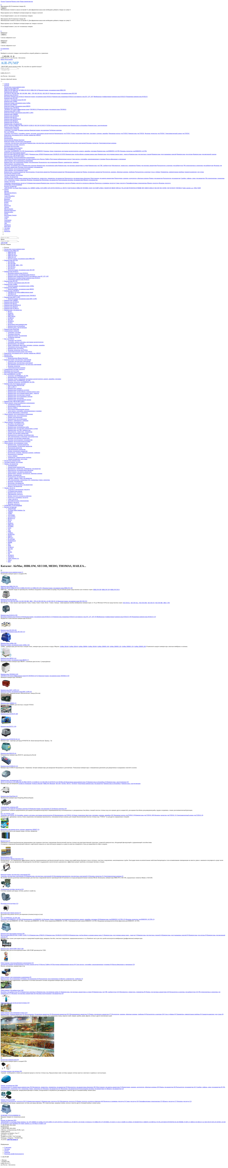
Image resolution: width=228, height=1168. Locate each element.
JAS (94, 188)
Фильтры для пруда (165, 183)
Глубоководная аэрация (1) (34, 1101)
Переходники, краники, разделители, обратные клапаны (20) (140, 1087)
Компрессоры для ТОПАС (136, 133)
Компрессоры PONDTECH (12, 119)
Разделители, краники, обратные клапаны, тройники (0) (129, 1014)
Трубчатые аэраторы (55, 130)
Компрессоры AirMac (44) (8, 643)
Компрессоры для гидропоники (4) (11, 978)
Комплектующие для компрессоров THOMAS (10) (54, 676)
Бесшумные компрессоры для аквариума (90, 783)
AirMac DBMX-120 (115, 646)
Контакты (7, 231)
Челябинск (7, 225)
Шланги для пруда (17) (170, 1101)
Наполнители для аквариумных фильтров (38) (82, 1087)
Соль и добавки (155, 172)
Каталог (6, 85)
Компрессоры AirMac (10, 101)
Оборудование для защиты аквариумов (102, 178)
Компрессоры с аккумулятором (97, 125)
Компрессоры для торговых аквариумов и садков (73, 165)
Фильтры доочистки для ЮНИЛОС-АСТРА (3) (140, 919)
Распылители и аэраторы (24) (155, 1014)
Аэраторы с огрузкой (10, 130)
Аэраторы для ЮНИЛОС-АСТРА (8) (12, 919)
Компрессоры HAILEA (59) (9, 615)
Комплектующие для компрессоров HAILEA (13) (38, 616)
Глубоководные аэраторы (29, 165)
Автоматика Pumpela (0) (8, 964)
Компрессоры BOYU (10, 117)
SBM (146, 188)
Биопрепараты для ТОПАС (62, 133)
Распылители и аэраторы (142, 172)
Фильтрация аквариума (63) (60, 1014)
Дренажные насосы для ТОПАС (118, 133)
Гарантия (8, 1)
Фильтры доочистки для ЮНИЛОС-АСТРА (133, 151)
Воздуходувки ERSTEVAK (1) (10, 935)
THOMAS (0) (16, 1123)
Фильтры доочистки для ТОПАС (155, 133)
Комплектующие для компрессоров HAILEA (38, 96)
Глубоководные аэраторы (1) (28, 992)
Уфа (5, 223)
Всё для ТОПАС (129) (7, 813)
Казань (6, 202)
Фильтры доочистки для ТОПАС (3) (165, 815)
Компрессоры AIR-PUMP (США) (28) (12, 948)
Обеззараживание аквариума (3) (79, 1014)
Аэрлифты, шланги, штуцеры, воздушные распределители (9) (36, 815)
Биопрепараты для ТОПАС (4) (64, 815)
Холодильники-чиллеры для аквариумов (70, 180)
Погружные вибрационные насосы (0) (64, 964)
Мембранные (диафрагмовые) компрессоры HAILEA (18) (114, 616)
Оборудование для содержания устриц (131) (14, 1012)
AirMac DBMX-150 (128, 646)
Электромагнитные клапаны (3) (113, 876)
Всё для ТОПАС (9, 132)
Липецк (6, 207)
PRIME (139, 188)
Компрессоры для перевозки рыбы (47, 165)
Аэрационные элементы (11, 128)
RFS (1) (188, 1122)
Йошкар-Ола (8, 201)
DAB (69, 188)
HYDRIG (86, 188)
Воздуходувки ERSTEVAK (12, 154)
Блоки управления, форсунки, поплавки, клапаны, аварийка (89, 133)
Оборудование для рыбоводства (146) (12, 990)
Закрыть (3, 8)
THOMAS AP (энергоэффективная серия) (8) (14, 676)
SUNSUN (43, 125)
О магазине (7, 1147)
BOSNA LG (59, 188)
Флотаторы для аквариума (50, 180)
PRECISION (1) (28, 782)
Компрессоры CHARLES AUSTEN (55, 154)
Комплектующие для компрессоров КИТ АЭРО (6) (16, 691)
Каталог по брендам (10, 186)
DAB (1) (83, 1122)
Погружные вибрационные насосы (60, 159)
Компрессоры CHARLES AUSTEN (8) (58, 935)
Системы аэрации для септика (13, 175)
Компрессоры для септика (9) (198, 935)
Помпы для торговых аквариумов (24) (157, 992)
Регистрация (9, 59)
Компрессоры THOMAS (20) (9, 674)
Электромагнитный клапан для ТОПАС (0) (190, 815)
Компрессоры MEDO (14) (8, 658)
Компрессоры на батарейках (79, 125)
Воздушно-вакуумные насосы (13, 148)
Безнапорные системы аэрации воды (28, 159)
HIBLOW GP (34, 90)
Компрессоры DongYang (11, 127)
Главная (6, 84)
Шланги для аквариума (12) (115, 1088)
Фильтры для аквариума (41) (52, 1088)
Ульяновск (7, 221)
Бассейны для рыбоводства (12, 165)
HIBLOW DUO (25, 90)
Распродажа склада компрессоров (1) (12, 572)
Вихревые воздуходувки (11, 146)
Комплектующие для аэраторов (39, 130)
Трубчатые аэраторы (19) (59, 808)
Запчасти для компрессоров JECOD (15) (13, 631)
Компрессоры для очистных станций (140, 154)
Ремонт (6, 189)
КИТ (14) (43, 1123)
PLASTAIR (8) (163, 1122)
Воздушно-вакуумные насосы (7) (11, 912)
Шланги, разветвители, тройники (68, 162)
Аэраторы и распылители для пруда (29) (13, 1101)
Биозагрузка (8, 136)
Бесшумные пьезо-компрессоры (60, 125)
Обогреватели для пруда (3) (68, 1101)
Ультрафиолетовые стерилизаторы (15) (151, 1101)
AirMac (38, 188)
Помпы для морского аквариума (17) (100, 1014)
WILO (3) (37, 1123)
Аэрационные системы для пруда (14, 144)
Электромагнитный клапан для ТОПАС (177, 133)
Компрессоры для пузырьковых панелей (164, 154)
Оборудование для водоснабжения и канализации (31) (17, 963)
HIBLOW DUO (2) (27, 588)
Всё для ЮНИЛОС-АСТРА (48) (10, 917)
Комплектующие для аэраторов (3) (41, 808)
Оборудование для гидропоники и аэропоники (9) (16, 977)
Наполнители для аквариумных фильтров (77, 178)
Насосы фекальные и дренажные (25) (123, 964)
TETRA (48, 125)
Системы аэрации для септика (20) (11, 1071)
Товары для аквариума (11, 176)
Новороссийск (8, 212)
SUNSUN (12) (54, 782)
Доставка (7, 228)
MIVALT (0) (155, 1122)
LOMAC (101, 188)
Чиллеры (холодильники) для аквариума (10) (50, 993)
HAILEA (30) (11, 782)
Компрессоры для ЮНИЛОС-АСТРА (108, 151)
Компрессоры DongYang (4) (9, 796)
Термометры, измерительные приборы (172, 172)
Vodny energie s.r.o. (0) (27, 1123)
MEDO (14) (147, 1122)
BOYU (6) (4, 782)
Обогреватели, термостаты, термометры (124, 165)
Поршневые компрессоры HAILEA (137, 96)
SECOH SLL (38, 93)
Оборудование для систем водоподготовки (17, 168)
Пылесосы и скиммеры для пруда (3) (114, 1101)
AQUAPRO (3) (50, 1122)
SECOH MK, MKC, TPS (27, 93)
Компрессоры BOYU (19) (8, 726)
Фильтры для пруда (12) (184, 1101)
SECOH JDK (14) (16, 601)
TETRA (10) (62, 782)
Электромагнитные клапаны (107, 143)
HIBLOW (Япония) (49, 783)
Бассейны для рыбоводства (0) (10, 992)
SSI (168, 188)
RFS (143, 188)
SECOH (37, 125)
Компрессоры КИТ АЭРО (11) (10, 690)
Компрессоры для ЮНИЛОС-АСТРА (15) (113, 919)
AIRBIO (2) (35, 1122)
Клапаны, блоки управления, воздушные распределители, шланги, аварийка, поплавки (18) (72, 919)
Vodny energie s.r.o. (188, 188)
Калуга (6, 204)
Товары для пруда (9, 181)
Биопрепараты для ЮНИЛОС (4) (33, 919)
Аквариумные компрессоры (22, 178)
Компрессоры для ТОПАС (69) (144, 815)
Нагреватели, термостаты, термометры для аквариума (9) (50, 1087)
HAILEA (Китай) (37, 783)
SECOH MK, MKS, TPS (162, 603)
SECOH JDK (15, 93)
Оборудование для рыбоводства (14, 164)
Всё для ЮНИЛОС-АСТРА (12, 149)
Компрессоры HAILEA (11, 95)
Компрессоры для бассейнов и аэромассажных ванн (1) (87, 935)
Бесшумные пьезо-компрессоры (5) (77, 782)
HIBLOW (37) (99, 1122)
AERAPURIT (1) (6, 1122)
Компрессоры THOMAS (11, 108)
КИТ (199, 188)
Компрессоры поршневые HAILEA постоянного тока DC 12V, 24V (72, 96)
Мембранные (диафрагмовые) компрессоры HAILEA (110, 96)
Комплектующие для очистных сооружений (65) (15, 874)
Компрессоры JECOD (10, 98)
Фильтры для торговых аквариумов (18, 438)
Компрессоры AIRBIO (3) (8, 703)
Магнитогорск (8, 209)
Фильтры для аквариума (34, 180)
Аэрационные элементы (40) (9, 807)
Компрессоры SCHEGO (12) (9, 766)
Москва (6, 191)
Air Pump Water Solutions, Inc (21, 188)
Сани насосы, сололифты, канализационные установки (89, 159)
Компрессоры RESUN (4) (8, 753)
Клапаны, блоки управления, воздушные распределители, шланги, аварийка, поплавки (70, 151)
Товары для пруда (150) (8, 1099)
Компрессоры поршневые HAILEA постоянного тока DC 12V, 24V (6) (75, 616)
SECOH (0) (208, 1122)
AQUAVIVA (51, 188)
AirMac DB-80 (92, 646)
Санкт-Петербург (9, 196)
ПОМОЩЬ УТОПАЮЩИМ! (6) (10, 1115)
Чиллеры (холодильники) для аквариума (30, 167)
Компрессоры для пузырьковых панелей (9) (175, 935)
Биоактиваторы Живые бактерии (14, 140)
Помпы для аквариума (156, 178)
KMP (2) (124, 1122)
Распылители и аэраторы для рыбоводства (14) (183, 992)
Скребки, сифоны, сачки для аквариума (193, 178)
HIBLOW (17, 125)
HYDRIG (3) (108, 1122)
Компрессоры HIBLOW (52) (9, 586)
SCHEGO (31, 125)
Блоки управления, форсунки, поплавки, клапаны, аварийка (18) (93, 815)
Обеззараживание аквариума (73, 172)
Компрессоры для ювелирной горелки (204, 154)
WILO (196, 188)
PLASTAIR (125, 188)
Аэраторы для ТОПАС (11, 133)
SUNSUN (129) (7, 1123)
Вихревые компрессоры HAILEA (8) (12, 616)
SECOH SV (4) (53, 601)
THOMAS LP (34, 109)
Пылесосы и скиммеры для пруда (105, 183)
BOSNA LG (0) (69, 1122)
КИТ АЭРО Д (25, 154)
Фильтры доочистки (92, 143)
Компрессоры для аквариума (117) (11, 780)
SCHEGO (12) (37, 782)
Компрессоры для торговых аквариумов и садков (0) (77, 992)
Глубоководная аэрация (33, 183)
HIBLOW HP (8, 90)
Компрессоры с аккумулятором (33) (118, 782)
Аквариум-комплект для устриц (194, 172)
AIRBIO (32, 188)
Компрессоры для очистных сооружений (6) (40, 876)
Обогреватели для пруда (63, 183)
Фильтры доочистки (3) (96, 876)
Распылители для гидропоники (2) (49, 978)
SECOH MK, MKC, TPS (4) (29, 601)
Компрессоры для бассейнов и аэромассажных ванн (82, 154)
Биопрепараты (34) (6, 857)
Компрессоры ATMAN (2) (38, 935)
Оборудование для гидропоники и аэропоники (18, 160)
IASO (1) (114, 1122)
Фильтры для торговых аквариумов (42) (24, 993)
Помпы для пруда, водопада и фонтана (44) (90, 1101)
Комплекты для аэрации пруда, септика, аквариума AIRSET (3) (20, 829)
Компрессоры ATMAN (37, 154)
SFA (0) (214, 1122)
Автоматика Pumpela (10, 159)
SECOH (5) (46, 782)
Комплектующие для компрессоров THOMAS (52, 109)
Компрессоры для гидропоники (14, 162)
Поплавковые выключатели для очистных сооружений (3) (71, 876)
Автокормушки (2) (6, 1087)
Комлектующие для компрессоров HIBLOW (52, 90)
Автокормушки (9, 178)
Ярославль (7, 226)
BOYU (6, 125)
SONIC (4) (220, 1122)
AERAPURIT (8, 188)
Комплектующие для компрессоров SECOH (63, 93)
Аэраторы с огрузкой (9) (8, 808)
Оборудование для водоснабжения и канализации (19, 157)
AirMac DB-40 (64, 646)
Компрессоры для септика (185, 154)
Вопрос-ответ (15, 1)
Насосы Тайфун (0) (46, 964)
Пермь (6, 213)
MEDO (113, 188)
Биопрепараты (8, 138)
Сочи (5, 218)
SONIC (164, 188)
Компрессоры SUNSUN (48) (9, 714)
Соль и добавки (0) (170, 1014)
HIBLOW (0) (20, 782)
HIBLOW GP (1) (38, 588)
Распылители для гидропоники (48, 162)
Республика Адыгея (10, 215)
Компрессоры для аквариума (13, 124)
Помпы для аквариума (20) (167, 1087)
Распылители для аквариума (171, 178)
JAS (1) (119, 1122)
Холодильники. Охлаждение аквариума (38, 172)
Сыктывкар (7, 220)
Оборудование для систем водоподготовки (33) (15, 1003)
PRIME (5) (182, 1122)
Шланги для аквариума (90, 180)
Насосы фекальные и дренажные (116, 159)
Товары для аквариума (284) (9, 1085)
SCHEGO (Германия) (25, 783)
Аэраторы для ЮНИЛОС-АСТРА (14, 151)
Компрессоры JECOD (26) (9, 630)
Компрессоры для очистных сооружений (39, 143)
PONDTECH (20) (173, 1122)
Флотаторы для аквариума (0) (70, 1088)
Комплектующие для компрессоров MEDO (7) (15, 660)
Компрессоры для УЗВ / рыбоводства (100, 165)
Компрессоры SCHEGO (11, 122)
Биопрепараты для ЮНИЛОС (34, 151)
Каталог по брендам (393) (8, 1120)
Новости (7, 229)
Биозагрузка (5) (5, 841)
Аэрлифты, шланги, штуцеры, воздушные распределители (36, 133)
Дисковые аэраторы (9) (23, 808)
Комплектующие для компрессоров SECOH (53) (72, 601)
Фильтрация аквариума (57, 172)
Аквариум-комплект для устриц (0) (212, 1014)
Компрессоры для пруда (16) (51, 1101)
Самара (6, 217)
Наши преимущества (26, 1)
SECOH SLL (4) (43, 601)
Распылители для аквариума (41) (186, 1087)
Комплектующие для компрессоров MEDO (17, 106)
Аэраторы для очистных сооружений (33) (13, 876)
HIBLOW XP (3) (16, 588)
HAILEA (11, 125)
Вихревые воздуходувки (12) (9, 903)
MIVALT (118, 188)
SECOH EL (7, 93)
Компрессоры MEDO (10, 104)
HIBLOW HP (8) (6, 588)
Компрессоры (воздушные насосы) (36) (12, 933)
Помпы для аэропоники (31, 162)
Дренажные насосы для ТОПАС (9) (124, 815)
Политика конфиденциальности (14, 1154)
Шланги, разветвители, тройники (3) (71, 978)
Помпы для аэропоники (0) (30, 978)
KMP (96, 188)
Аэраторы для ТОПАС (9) (9, 815)
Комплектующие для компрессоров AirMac (17, 103)
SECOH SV (46, 93)
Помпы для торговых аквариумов (146, 165)
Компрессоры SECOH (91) (9, 599)
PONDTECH (133, 188)
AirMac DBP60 (82, 646)
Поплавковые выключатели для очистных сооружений (69, 143)
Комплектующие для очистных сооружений (17, 141)
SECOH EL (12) (6, 601)
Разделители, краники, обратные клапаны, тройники (119, 172)
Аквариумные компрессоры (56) (22, 1087)
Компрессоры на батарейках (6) (97, 782)
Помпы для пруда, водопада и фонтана (83, 183)
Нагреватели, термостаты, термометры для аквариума (47, 178)
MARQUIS (107, 188)
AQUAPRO (43, 188)
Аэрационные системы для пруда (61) (12, 889)
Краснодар (7, 205)
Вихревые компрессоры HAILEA (14, 96)
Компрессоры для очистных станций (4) (149, 935)
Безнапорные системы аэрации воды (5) (28, 964)
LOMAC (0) (131, 1122)
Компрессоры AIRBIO (11, 114)
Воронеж (7, 199)
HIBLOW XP (16, 90)
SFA (161, 188)
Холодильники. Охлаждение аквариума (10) (38, 1014)
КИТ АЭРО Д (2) (25, 935)
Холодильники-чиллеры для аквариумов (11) (93, 1088)
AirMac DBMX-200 (140, 646)
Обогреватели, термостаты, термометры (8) (132, 992)
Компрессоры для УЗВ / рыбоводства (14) (106, 992)
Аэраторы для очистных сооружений (15, 143)
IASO (90, 188)
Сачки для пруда (121, 183)
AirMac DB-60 (73, 646)
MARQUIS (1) (139, 1122)
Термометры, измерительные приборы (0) (189, 1014)
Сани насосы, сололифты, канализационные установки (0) (94, 964)
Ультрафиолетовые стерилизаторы (136, 183)
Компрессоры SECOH (11, 92)
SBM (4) (193, 1122)
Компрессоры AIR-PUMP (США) (14, 156)
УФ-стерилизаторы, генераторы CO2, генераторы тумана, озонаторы (29, 480)
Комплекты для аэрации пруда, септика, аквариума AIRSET (22, 135)
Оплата (3, 1)
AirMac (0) (42, 1122)
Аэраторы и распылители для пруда (15, 183)
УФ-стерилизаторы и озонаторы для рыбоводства (198, 165)
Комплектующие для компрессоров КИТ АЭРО (18, 112)
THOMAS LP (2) (33, 676)
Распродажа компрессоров (12, 173)
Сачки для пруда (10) (132, 1101)
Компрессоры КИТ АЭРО (12, 111)
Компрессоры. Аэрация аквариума (14, 172)
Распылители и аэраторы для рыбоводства (170, 165)
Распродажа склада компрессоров (14, 87)
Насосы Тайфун (45, 159)
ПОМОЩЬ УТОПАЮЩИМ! (13, 184)
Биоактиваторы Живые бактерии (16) (12, 858)
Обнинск (7, 194)
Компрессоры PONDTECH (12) (10, 739)
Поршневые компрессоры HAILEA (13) (144, 616)
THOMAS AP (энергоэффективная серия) (16, 109)
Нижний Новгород (10, 210)
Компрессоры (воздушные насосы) (14, 152)
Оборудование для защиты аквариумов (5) (109, 1087)
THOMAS (179, 188)
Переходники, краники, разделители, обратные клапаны (131, 178)
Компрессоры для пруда (48, 183)
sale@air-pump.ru (12, 1139)
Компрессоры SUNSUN (11, 116)
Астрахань (7, 197)
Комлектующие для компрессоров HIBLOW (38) (58, 588)
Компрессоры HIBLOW (11, 88)
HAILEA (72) (90, 1122)
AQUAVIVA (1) (59, 1122)
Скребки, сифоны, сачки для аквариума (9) (209, 1087)
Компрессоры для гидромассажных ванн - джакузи (113, 154)
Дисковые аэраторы (23, 130)
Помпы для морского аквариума (92, 172)
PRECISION (24, 125)
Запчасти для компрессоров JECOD (15, 100)
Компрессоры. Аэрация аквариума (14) (13, 1014)
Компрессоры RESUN (11, 120)
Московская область (10, 193)
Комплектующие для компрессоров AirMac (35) (15, 645)
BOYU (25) (77, 1122)
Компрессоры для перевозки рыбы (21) (49, 992)
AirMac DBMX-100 (103, 646)
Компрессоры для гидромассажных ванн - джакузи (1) (120, 935)
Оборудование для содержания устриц (16, 170)
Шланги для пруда (152, 183)
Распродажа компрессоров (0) (10, 1059)
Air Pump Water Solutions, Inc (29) (21, 1122)
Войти (3, 59)
